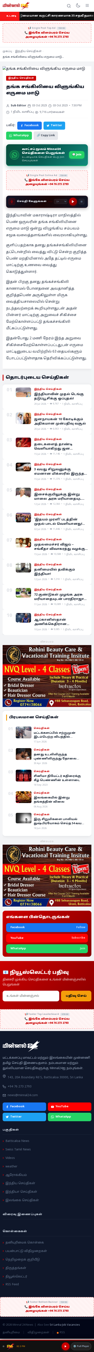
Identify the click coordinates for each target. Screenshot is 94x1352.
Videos (10, 1158)
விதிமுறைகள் (38, 1332)
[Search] (69, 6)
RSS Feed (12, 1284)
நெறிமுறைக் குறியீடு (22, 1260)
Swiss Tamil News (18, 1150)
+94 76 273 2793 (19, 1087)
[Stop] (81, 201)
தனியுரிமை (11, 1332)
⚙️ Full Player (81, 1346)
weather (11, 1167)
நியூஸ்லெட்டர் (16, 1276)
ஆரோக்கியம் (16, 1175)
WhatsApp (21, 135)
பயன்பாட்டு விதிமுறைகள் (26, 1251)
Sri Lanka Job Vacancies (65, 1325)
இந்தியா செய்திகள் (21, 1192)
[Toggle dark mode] (78, 6)
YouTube (62, 1106)
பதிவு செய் (76, 996)
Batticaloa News (17, 1141)
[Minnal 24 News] (16, 6)
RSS (62, 1332)
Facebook (31, 125)
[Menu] (87, 6)
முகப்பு (7, 51)
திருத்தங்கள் (15, 1268)
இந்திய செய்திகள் (28, 51)
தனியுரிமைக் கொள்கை (24, 1243)
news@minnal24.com (23, 1095)
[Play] (73, 202)
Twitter (56, 125)
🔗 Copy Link (46, 135)
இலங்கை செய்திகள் (22, 1200)
